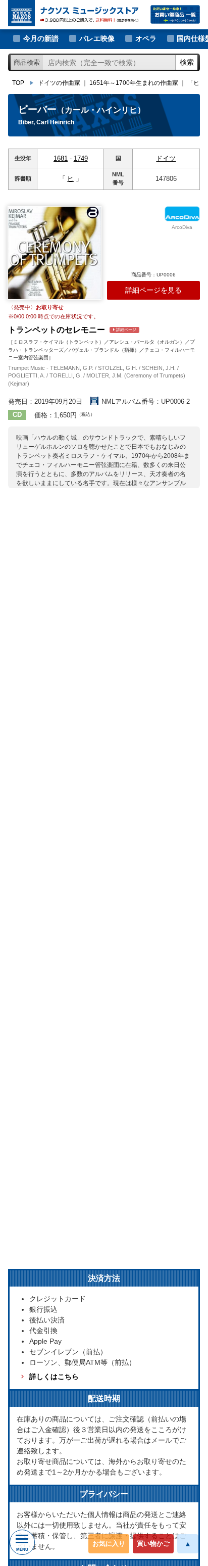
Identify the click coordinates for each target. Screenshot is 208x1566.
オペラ (146, 38)
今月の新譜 (41, 38)
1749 (81, 158)
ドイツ (166, 158)
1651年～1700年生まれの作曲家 (133, 82)
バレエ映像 (97, 38)
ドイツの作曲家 (59, 82)
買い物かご (153, 1543)
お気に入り (108, 1543)
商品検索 (27, 62)
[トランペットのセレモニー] (54, 253)
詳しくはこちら (53, 1376)
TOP (18, 82)
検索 (187, 62)
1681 (61, 158)
